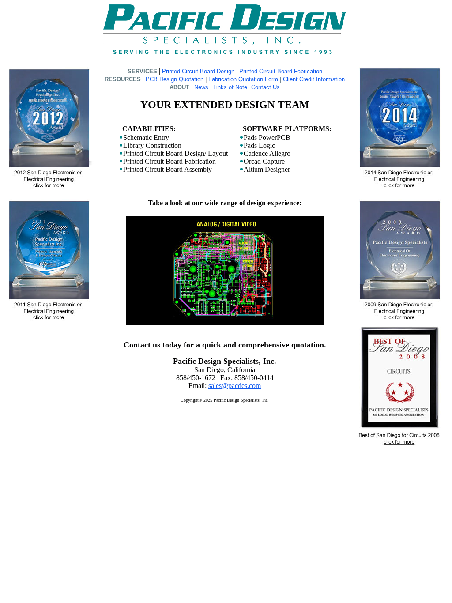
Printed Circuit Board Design (198, 71)
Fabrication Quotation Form (243, 79)
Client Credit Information (314, 79)
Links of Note (230, 87)
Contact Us (265, 87)
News (201, 87)
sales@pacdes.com (234, 385)
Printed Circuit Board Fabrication (280, 71)
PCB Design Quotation (174, 79)
